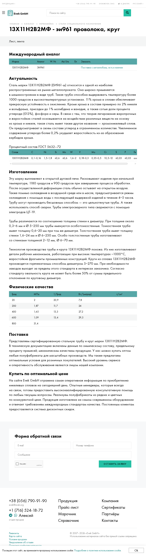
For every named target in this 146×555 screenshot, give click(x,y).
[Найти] (127, 12)
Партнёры (110, 513)
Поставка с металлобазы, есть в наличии (102, 67)
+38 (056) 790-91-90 (86, 4)
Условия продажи (18, 539)
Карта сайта (15, 536)
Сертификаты (113, 507)
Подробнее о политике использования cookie (97, 550)
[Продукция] (4, 12)
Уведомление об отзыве (21, 542)
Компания (110, 500)
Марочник (67, 513)
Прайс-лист (68, 507)
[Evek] (18, 13)
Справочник (68, 520)
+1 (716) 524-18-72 (26, 510)
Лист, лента (16, 41)
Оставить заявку (115, 463)
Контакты (110, 520)
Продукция (67, 500)
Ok (136, 550)
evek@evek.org (107, 4)
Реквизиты (14, 533)
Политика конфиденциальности (25, 545)
